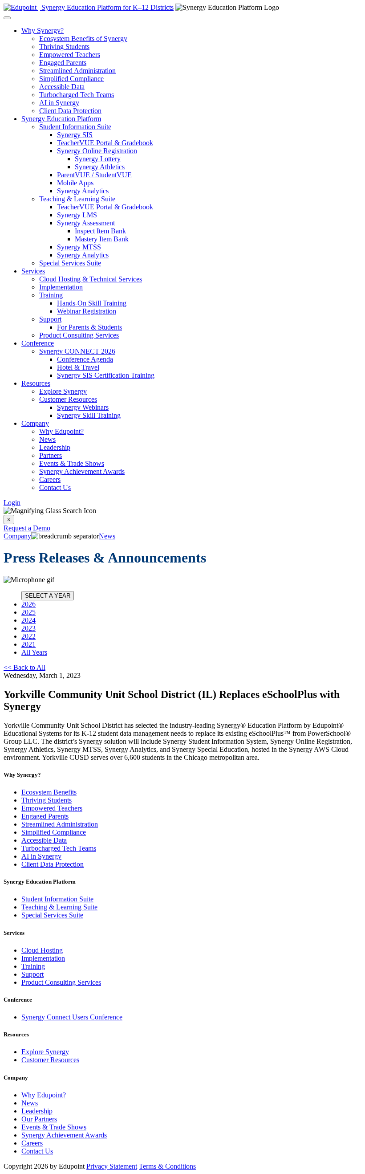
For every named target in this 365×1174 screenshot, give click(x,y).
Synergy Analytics (83, 191)
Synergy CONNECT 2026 (77, 351)
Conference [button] (37, 343)
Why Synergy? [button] (42, 30)
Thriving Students (64, 46)
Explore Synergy (63, 391)
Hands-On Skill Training (91, 303)
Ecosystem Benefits (49, 792)
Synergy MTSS (79, 247)
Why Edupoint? (61, 431)
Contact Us (55, 487)
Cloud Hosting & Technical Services (90, 279)
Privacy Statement (111, 1166)
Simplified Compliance (71, 78)
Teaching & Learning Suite (77, 199)
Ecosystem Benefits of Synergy (83, 38)
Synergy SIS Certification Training (105, 375)
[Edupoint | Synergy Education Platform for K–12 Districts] (89, 7)
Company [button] (35, 423)
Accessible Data (62, 86)
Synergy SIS (75, 135)
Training (51, 295)
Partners (50, 455)
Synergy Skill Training (89, 415)
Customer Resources (68, 399)
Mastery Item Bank (102, 239)
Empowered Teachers (69, 54)
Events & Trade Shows (71, 463)
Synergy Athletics (100, 167)
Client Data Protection (70, 110)
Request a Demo (27, 528)
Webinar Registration (86, 311)
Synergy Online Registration (97, 151)
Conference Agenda (85, 359)
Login (12, 502)
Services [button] (33, 271)
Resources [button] (35, 383)
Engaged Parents (62, 62)
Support (50, 319)
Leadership (54, 447)
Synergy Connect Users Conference (71, 1017)
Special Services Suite (70, 263)
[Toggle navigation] (7, 17)
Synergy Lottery (98, 159)
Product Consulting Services (79, 335)
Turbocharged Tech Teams (76, 94)
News (47, 439)
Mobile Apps (75, 183)
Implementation (61, 287)
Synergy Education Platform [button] (61, 118)
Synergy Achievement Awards (82, 471)
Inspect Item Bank (100, 231)
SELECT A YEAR (47, 595)
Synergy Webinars (83, 407)
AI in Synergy (59, 102)
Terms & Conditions (167, 1166)
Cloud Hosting (42, 950)
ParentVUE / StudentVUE (94, 175)
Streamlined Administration (77, 70)
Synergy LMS (77, 215)
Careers (50, 479)
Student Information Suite (75, 126)
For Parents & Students (89, 327)
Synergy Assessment (86, 223)
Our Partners (39, 1119)
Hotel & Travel (78, 367)
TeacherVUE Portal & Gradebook (105, 143)
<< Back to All (24, 667)
